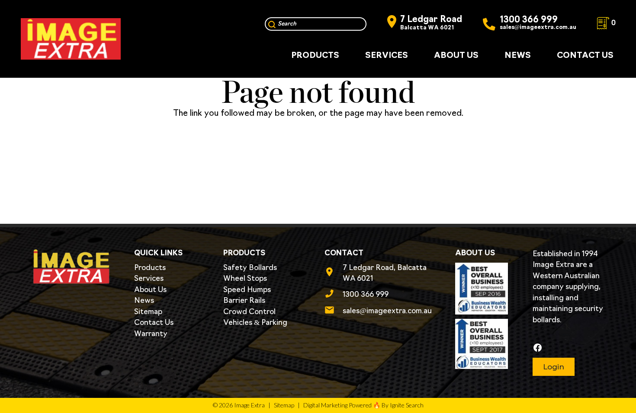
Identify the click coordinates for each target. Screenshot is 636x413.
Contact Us (153, 323)
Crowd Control (249, 312)
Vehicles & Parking (255, 323)
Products (150, 268)
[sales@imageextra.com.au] (333, 311)
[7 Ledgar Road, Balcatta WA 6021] (333, 273)
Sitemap (148, 312)
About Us (150, 290)
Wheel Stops (245, 279)
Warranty (150, 334)
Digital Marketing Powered (337, 405)
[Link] (71, 39)
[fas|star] (566, 348)
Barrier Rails (244, 301)
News (144, 301)
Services (149, 279)
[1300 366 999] (333, 295)
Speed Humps (247, 290)
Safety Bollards (250, 268)
